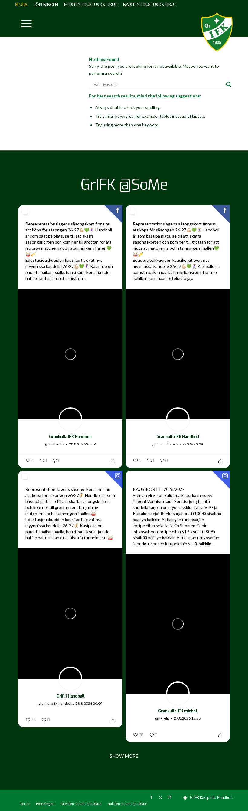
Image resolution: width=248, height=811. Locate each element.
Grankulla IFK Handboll (70, 437)
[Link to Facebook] (151, 797)
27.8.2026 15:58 (187, 718)
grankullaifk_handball (55, 703)
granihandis (54, 444)
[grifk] (217, 32)
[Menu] (23, 23)
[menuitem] (23, 4)
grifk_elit (162, 718)
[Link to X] (160, 797)
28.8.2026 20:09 (82, 444)
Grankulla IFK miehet (177, 711)
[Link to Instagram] (169, 797)
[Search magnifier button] (228, 84)
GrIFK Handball (70, 696)
